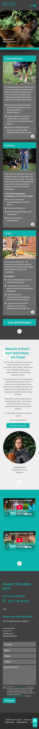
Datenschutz (22, 722)
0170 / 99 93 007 (18, 601)
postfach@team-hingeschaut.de (16, 696)
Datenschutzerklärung (20, 687)
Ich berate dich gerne (18, 425)
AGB (32, 722)
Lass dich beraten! (19, 322)
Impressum (9, 722)
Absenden (9, 700)
